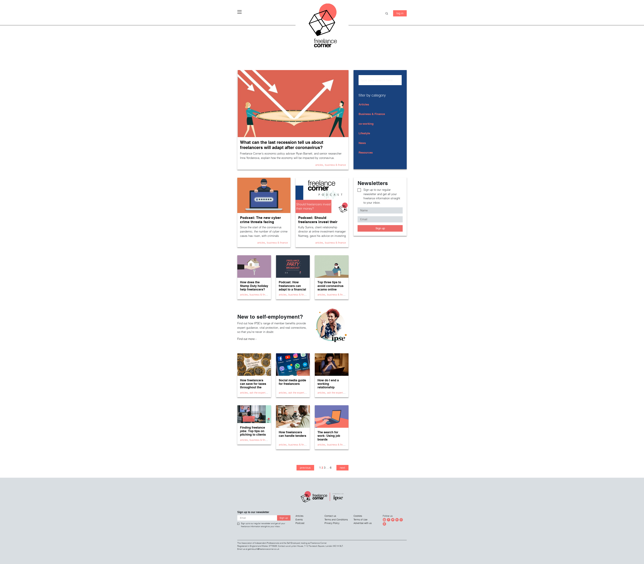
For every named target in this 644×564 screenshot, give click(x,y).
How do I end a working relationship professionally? (328, 385)
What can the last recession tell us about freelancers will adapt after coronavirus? (281, 145)
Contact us (330, 516)
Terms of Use (360, 519)
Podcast (300, 523)
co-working (366, 123)
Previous (305, 467)
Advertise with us (363, 523)
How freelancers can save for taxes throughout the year (253, 385)
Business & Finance (335, 164)
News (362, 143)
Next (342, 467)
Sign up (380, 228)
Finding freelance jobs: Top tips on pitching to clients (253, 431)
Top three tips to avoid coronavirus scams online (330, 285)
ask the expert (257, 392)
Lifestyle (364, 133)
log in (399, 13)
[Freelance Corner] (322, 26)
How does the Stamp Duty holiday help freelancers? (254, 285)
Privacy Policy (332, 523)
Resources (366, 152)
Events (299, 519)
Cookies (358, 516)
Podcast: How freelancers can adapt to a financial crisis (292, 287)
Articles (319, 164)
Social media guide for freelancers (292, 381)
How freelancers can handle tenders (292, 433)
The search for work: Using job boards (328, 435)
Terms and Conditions (336, 519)
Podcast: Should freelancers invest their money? (317, 222)
